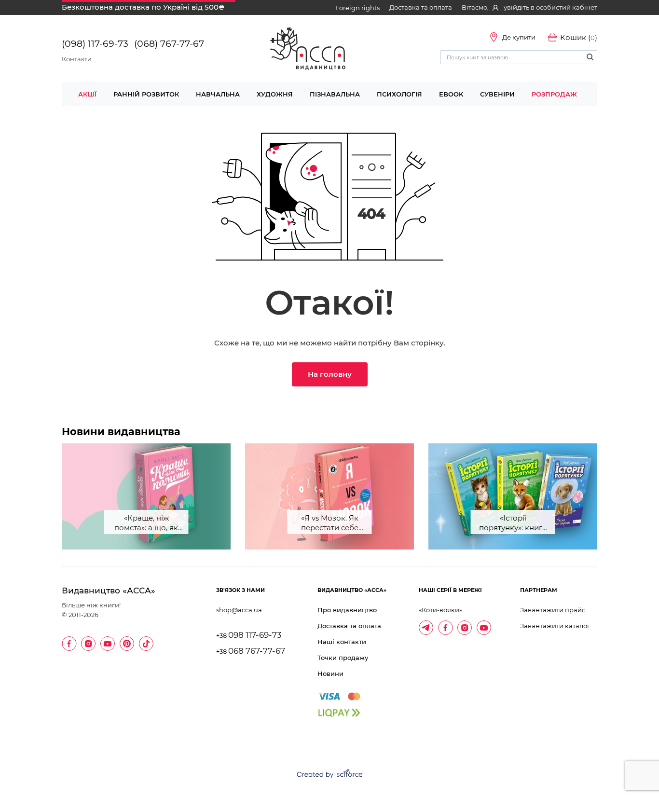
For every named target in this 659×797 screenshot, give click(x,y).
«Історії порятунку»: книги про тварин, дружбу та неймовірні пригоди (513, 523)
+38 (249, 636)
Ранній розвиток (146, 94)
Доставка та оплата (420, 7)
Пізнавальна (335, 94)
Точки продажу (342, 657)
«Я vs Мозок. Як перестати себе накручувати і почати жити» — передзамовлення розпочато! (329, 523)
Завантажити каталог (555, 626)
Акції (87, 94)
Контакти (77, 59)
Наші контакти (341, 642)
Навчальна (218, 94)
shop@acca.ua (239, 610)
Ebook (451, 94)
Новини (330, 673)
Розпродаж (554, 94)
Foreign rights (357, 8)
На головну (330, 374)
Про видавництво (347, 610)
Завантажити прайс (552, 610)
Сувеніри (497, 94)
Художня (275, 94)
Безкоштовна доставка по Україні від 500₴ (143, 7)
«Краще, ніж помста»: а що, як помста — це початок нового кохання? (146, 523)
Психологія (399, 94)
